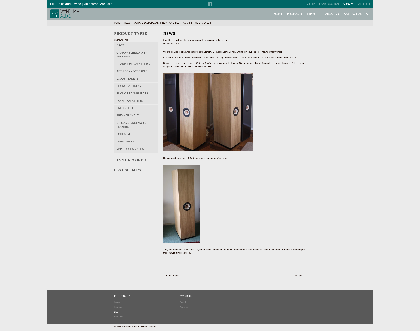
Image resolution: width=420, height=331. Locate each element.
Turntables (125, 141)
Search (183, 302)
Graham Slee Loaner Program (131, 54)
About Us (332, 13)
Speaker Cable (127, 115)
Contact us (353, 13)
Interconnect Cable (131, 71)
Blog (116, 312)
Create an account (330, 4)
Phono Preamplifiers (132, 93)
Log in (312, 4)
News (311, 13)
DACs (120, 45)
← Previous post (171, 275)
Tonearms (124, 134)
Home (278, 13)
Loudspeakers (127, 78)
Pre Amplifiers (127, 108)
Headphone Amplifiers (133, 64)
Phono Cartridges (130, 86)
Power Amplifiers (129, 100)
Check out (362, 4)
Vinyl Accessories (130, 149)
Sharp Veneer (252, 249)
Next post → (300, 275)
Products (294, 13)
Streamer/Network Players (131, 125)
